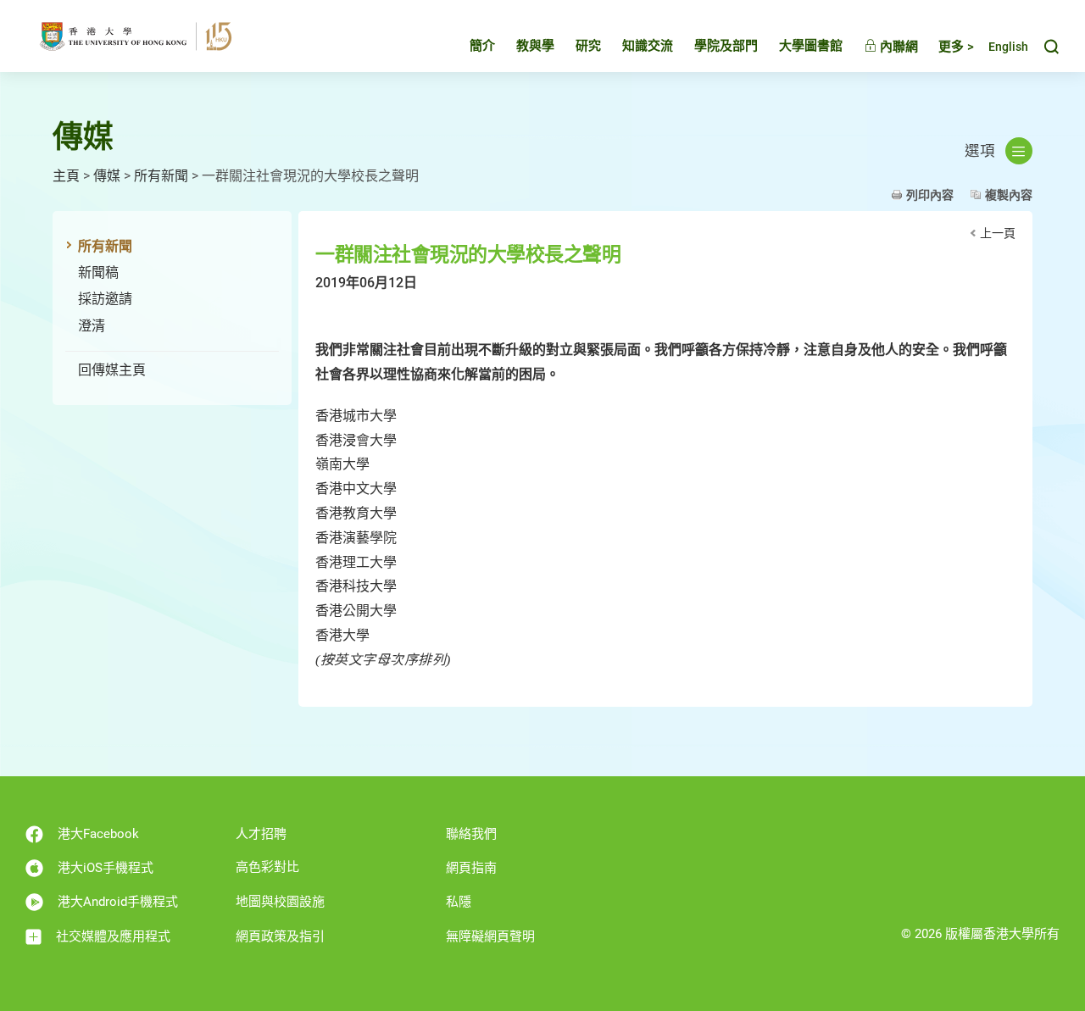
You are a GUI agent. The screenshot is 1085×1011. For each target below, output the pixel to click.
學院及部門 (726, 45)
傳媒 (106, 176)
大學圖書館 (811, 45)
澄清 (91, 326)
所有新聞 (161, 176)
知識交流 (647, 45)
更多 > (956, 46)
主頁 (66, 176)
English (1008, 47)
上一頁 (997, 233)
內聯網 (897, 46)
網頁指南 (471, 867)
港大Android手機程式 (118, 901)
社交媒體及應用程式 (113, 936)
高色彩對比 (267, 867)
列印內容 (930, 195)
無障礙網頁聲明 (490, 936)
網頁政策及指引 (280, 936)
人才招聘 (261, 834)
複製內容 (1008, 195)
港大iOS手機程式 (105, 867)
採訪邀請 (105, 299)
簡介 (482, 45)
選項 (980, 150)
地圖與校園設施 (280, 901)
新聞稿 (98, 272)
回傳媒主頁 (112, 370)
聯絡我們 (471, 834)
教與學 (535, 45)
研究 (588, 45)
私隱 (458, 901)
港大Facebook (98, 834)
